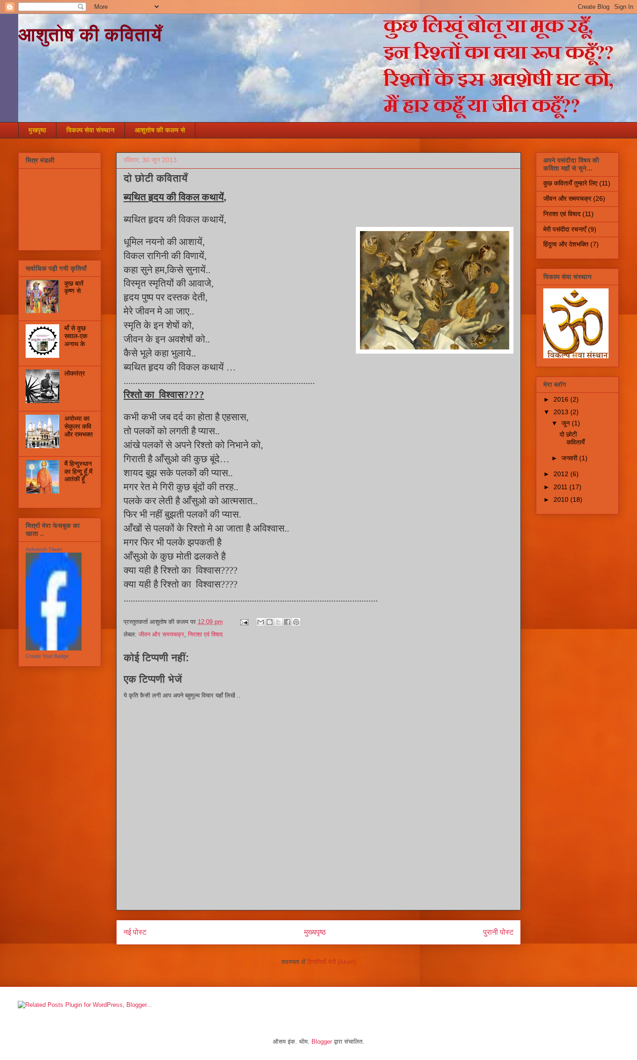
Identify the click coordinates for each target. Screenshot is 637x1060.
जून (566, 423)
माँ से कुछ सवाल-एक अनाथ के (75, 336)
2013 (562, 412)
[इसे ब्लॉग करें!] (269, 622)
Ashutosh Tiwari (44, 549)
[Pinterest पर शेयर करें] (296, 622)
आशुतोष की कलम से (160, 130)
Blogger (322, 1041)
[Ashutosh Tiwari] (54, 648)
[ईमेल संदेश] (243, 621)
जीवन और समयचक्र (161, 634)
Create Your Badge (47, 656)
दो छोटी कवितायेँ (572, 438)
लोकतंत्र (74, 373)
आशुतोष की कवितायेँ (90, 34)
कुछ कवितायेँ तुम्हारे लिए (570, 183)
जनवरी (570, 458)
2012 (562, 474)
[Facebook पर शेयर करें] (287, 622)
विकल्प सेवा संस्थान (90, 130)
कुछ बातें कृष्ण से (73, 287)
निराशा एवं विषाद (205, 634)
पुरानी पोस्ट (498, 932)
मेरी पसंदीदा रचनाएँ (564, 229)
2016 (562, 399)
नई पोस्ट (135, 932)
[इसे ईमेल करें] (260, 622)
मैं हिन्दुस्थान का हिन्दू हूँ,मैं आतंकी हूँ (78, 471)
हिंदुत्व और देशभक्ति (566, 244)
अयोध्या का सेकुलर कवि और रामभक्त (78, 426)
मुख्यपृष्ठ (315, 932)
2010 (562, 499)
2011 (561, 487)
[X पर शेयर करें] (278, 622)
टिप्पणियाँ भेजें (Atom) (331, 961)
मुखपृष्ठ (37, 130)
